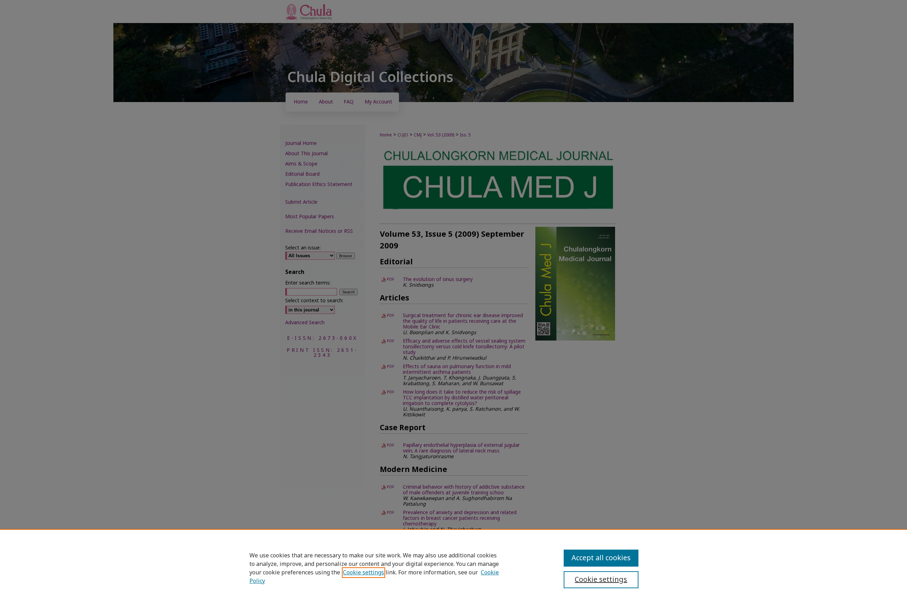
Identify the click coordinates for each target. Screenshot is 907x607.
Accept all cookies (601, 558)
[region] (453, 568)
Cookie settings (363, 572)
